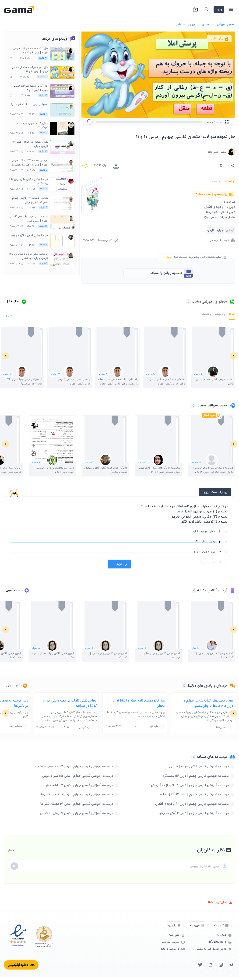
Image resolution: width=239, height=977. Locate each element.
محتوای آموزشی (225, 24)
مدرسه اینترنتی (170, 942)
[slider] (94, 121)
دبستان (206, 24)
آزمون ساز (174, 935)
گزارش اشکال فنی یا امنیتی (211, 949)
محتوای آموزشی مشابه (209, 301)
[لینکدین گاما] (210, 965)
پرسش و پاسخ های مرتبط (207, 685)
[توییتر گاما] (200, 965)
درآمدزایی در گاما (170, 949)
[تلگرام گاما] (231, 965)
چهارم (191, 24)
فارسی (178, 24)
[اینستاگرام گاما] (221, 965)
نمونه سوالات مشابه (212, 405)
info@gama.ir (217, 942)
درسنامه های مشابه (212, 757)
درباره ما (221, 935)
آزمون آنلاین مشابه (212, 590)
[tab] (229, 181)
